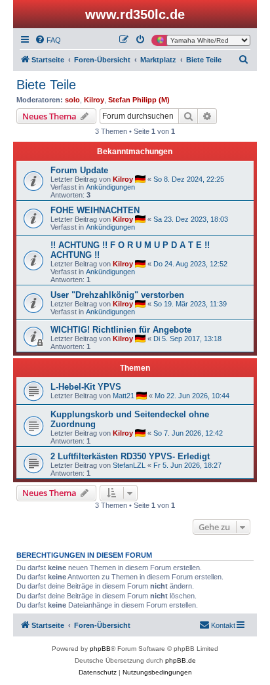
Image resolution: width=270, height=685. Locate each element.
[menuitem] (48, 40)
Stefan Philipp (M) (139, 100)
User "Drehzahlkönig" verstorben (117, 295)
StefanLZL (129, 465)
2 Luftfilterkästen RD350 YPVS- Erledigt (130, 456)
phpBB (100, 648)
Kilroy (94, 100)
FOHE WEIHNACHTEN (95, 210)
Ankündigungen (110, 187)
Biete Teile (46, 84)
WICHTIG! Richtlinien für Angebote (120, 330)
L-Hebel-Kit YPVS (85, 387)
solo (72, 100)
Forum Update (79, 170)
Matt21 (123, 396)
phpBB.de (180, 660)
